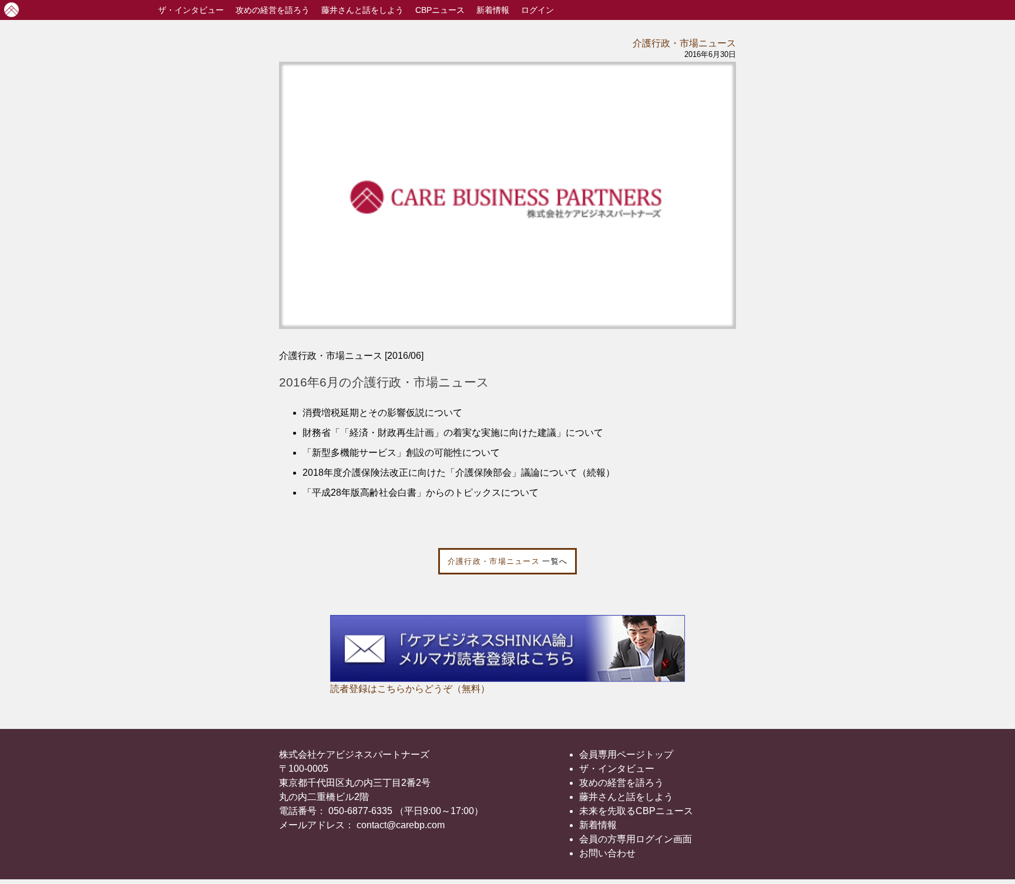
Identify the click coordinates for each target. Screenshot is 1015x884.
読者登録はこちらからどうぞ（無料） (410, 689)
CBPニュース (440, 10)
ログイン (537, 10)
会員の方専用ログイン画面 (635, 839)
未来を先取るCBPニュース (636, 811)
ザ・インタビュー (616, 769)
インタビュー (191, 10)
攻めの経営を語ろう (621, 783)
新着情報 (492, 10)
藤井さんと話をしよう (362, 10)
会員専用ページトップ (626, 754)
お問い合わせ (607, 853)
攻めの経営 (273, 10)
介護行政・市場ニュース (684, 43)
